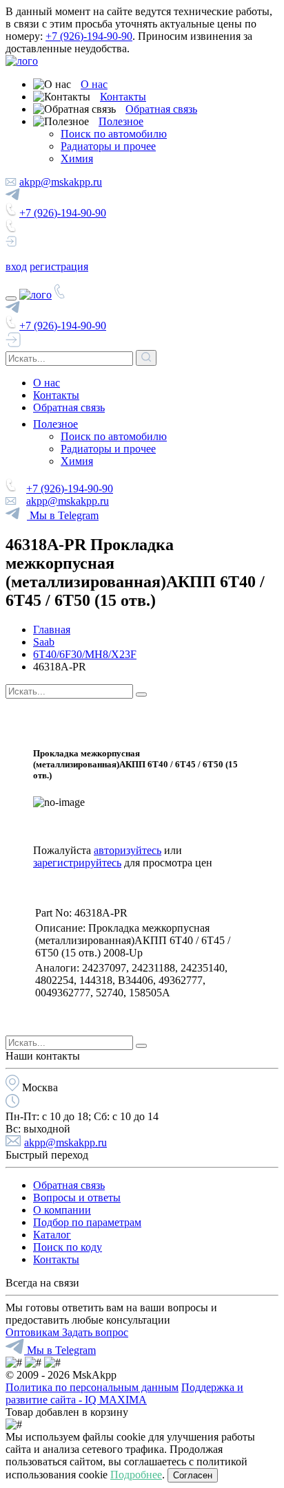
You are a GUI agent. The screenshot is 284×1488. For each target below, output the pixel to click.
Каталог (52, 1234)
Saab (43, 642)
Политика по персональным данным (92, 1387)
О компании (62, 1210)
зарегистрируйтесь (77, 862)
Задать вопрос (95, 1332)
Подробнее (136, 1474)
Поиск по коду (67, 1247)
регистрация (59, 266)
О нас (94, 84)
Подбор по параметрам (87, 1222)
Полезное (121, 121)
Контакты (123, 96)
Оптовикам (34, 1332)
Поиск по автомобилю (114, 134)
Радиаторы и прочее (108, 146)
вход (16, 266)
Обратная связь (161, 109)
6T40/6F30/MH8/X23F (84, 654)
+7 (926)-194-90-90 (88, 36)
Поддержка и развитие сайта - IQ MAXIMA (124, 1393)
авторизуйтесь (127, 850)
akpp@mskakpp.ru (60, 182)
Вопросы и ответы (77, 1197)
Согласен (192, 1475)
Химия (77, 158)
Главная (51, 629)
